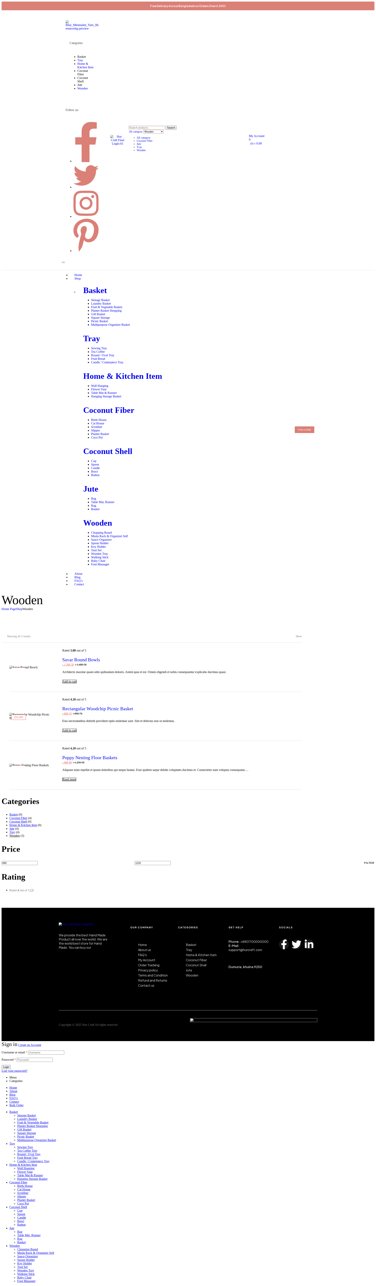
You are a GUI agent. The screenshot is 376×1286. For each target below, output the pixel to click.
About (13, 1091)
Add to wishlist (286, 681)
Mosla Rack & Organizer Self (35, 1252)
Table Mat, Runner (29, 1235)
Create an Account (29, 1045)
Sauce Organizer (27, 1256)
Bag (19, 1231)
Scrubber (22, 1193)
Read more (69, 779)
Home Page (9, 609)
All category (143, 137)
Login (6, 1067)
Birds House (25, 1186)
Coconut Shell (107, 451)
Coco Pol (23, 1203)
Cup (20, 1210)
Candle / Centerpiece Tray (33, 1161)
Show (299, 636)
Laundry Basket (27, 1119)
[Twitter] (296, 944)
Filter (369, 863)
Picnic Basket (25, 1136)
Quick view (297, 681)
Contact (14, 1101)
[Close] (63, 262)
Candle (21, 1217)
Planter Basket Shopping (32, 1126)
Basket (95, 290)
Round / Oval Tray (29, 1154)
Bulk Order (16, 1105)
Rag (19, 1238)
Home (13, 1087)
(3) (21, 890)
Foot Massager (26, 1281)
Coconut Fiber (145, 140)
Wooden (141, 150)
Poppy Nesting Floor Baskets (89, 757)
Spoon (21, 1214)
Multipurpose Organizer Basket (36, 1140)
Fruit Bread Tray (27, 1157)
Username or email (14, 1052)
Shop (19, 609)
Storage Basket (26, 1115)
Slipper (21, 1196)
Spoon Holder (26, 1260)
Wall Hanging (25, 1168)
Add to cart (69, 681)
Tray (139, 147)
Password (9, 1059)
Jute (139, 144)
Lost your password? (14, 1070)
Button (21, 1224)
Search (171, 127)
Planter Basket (26, 1200)
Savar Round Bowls (81, 659)
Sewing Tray (25, 1147)
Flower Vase (25, 1171)
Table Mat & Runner (30, 1175)
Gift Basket (24, 1129)
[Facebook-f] (284, 944)
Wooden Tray (25, 1270)
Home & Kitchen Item (122, 376)
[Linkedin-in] (309, 944)
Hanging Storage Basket (32, 1178)
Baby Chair (24, 1277)
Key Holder (24, 1263)
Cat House (23, 1189)
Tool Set (22, 1267)
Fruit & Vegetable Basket (32, 1122)
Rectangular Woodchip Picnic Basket (97, 708)
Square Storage (26, 1133)
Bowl (20, 1221)
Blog (12, 1094)
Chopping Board (27, 1249)
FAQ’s (13, 1098)
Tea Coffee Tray (27, 1150)
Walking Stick (26, 1274)
